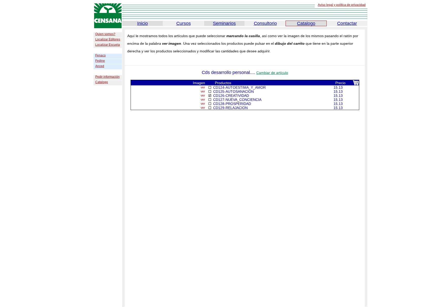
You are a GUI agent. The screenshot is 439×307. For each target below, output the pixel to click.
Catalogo (101, 82)
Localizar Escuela (107, 45)
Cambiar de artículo (272, 73)
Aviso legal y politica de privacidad (342, 5)
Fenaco (100, 55)
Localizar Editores (107, 39)
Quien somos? (105, 34)
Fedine (100, 61)
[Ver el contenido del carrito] (356, 84)
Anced (99, 66)
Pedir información (107, 77)
